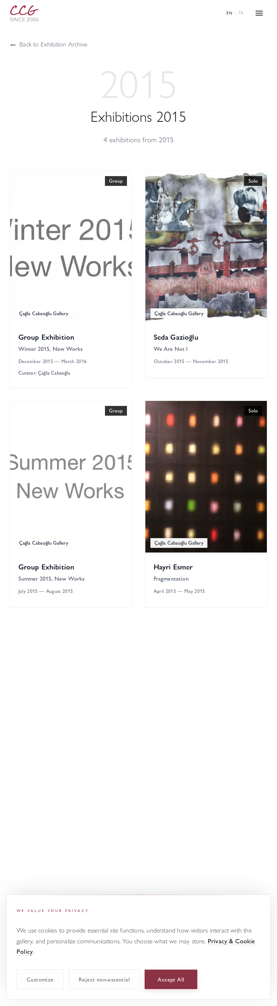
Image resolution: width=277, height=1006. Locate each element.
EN (230, 12)
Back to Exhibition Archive (48, 43)
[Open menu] (259, 13)
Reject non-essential (104, 979)
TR (241, 12)
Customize (40, 979)
